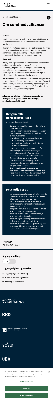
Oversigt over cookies (14, 281)
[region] (26, 384)
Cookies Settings (26, 381)
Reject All (26, 388)
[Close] (49, 371)
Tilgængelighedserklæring (16, 273)
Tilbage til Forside (12, 17)
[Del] (49, 18)
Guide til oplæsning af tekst (16, 277)
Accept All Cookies (26, 395)
